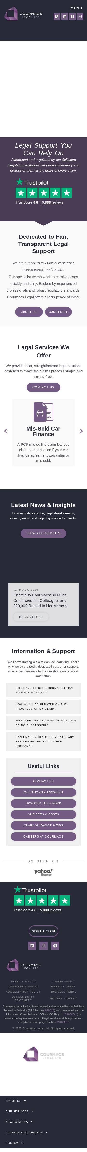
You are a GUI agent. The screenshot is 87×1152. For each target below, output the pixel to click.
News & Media (17, 1122)
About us (13, 1100)
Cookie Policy (63, 981)
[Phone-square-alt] (57, 16)
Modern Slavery (63, 998)
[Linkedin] (64, 16)
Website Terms (63, 986)
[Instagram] (80, 16)
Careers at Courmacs (24, 1132)
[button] (5, 431)
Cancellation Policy (23, 992)
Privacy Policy (23, 981)
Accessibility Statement (23, 999)
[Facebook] (72, 16)
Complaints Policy (23, 986)
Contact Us (15, 1143)
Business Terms (64, 992)
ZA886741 (71, 1014)
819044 (49, 1010)
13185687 (63, 1022)
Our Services (17, 1111)
